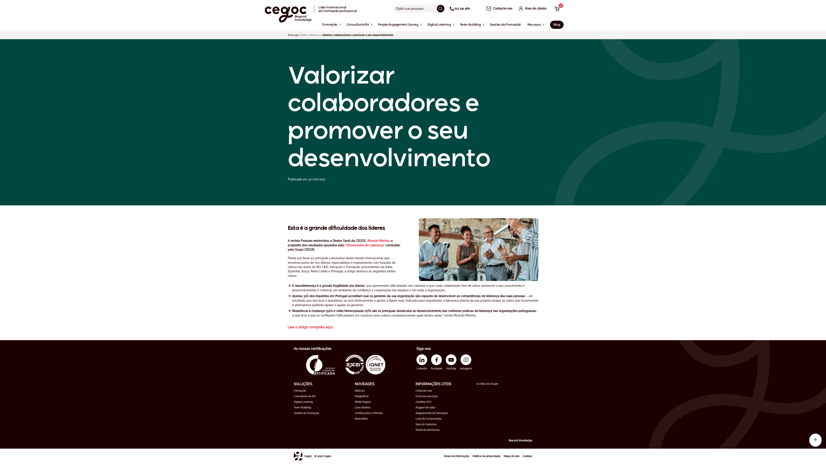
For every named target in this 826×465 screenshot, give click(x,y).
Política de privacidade (486, 456)
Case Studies (362, 407)
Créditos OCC (424, 401)
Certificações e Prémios (369, 413)
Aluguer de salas (426, 407)
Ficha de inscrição (427, 396)
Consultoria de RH (305, 396)
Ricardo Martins (379, 240)
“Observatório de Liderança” (365, 245)
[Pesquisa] (440, 8)
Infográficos (362, 396)
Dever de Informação (456, 456)
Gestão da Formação (306, 413)
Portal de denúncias (428, 429)
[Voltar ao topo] (815, 440)
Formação (300, 390)
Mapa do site (511, 456)
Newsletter (361, 418)
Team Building (302, 407)
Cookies (527, 456)
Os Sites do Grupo (487, 383)
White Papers (363, 401)
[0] (556, 9)
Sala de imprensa (426, 424)
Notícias (315, 35)
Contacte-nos (424, 390)
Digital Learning (303, 401)
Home (303, 35)
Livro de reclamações (429, 418)
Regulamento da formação (432, 413)
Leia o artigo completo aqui (310, 327)
